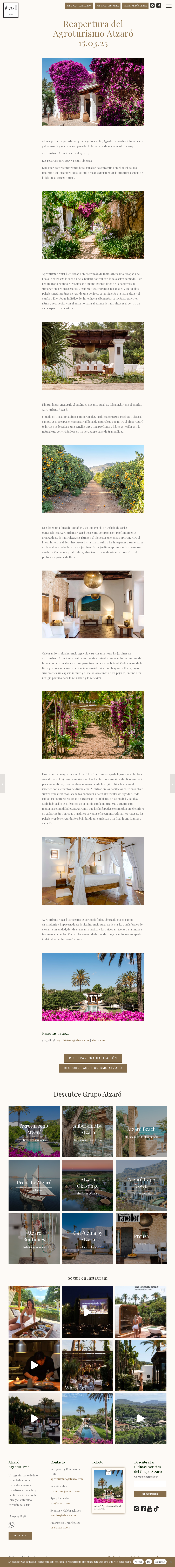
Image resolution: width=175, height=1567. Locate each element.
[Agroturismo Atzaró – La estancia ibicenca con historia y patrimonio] (172, 783)
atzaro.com (98, 1040)
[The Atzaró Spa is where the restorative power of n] (140, 1365)
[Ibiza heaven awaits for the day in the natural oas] (87, 1418)
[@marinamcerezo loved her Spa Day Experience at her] (34, 1312)
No (148, 1561)
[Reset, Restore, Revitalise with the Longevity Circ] (140, 1312)
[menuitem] (170, 10)
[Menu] (170, 10)
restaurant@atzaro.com (65, 1491)
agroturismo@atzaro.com (73, 1040)
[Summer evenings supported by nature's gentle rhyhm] (34, 1418)
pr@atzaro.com (60, 1527)
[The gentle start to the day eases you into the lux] (140, 1418)
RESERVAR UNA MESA (108, 5)
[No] (170, 1561)
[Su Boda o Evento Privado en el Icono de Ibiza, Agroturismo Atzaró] (2, 783)
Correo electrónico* (146, 1476)
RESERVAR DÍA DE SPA (135, 5)
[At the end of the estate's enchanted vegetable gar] (87, 1312)
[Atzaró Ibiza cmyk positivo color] (10, 10)
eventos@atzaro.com (63, 1515)
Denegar (160, 1561)
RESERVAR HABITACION (78, 5)
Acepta (138, 1561)
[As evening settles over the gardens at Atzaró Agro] (34, 1365)
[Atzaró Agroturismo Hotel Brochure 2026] (108, 1491)
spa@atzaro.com (60, 1503)
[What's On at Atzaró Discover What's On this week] (87, 1365)
